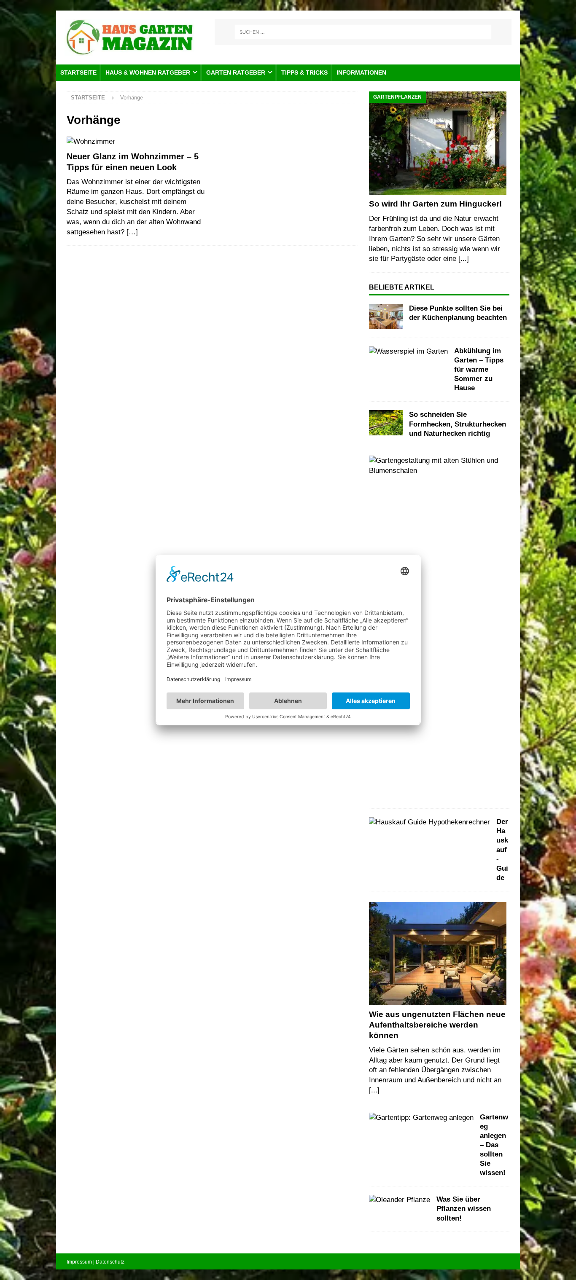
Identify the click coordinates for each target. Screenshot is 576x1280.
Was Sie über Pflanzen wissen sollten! (463, 1208)
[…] (132, 232)
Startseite (78, 72)
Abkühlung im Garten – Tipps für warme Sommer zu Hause (478, 369)
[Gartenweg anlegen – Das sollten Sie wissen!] (421, 1118)
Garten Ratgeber (235, 72)
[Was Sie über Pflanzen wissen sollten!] (399, 1200)
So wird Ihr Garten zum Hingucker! (435, 203)
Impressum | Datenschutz (95, 1262)
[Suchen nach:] (363, 32)
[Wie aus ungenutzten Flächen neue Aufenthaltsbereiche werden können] (439, 953)
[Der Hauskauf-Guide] (429, 822)
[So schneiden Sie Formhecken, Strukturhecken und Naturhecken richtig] (386, 422)
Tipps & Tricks (304, 72)
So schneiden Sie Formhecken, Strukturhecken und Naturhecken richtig (457, 424)
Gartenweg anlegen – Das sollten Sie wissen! (494, 1145)
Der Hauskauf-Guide (502, 850)
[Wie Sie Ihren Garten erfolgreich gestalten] (436, 466)
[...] (463, 259)
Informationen (361, 72)
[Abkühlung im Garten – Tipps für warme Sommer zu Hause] (408, 351)
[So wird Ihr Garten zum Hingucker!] (439, 143)
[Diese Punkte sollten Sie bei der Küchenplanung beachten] (386, 316)
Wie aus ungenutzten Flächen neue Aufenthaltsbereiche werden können (437, 1025)
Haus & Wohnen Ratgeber (147, 72)
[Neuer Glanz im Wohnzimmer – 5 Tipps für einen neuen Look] (137, 142)
